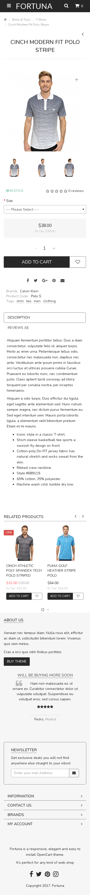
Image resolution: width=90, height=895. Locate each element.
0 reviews (76, 190)
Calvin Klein (29, 291)
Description (19, 317)
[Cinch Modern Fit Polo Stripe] (45, 110)
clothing (49, 301)
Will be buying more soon (45, 675)
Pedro (39, 719)
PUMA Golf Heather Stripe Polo (62, 570)
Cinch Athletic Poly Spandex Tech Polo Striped (24, 570)
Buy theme (16, 661)
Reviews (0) (18, 327)
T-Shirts (41, 19)
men (37, 301)
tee (28, 301)
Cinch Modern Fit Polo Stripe (28, 24)
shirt (20, 301)
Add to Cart (37, 262)
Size (9, 200)
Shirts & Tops (21, 19)
